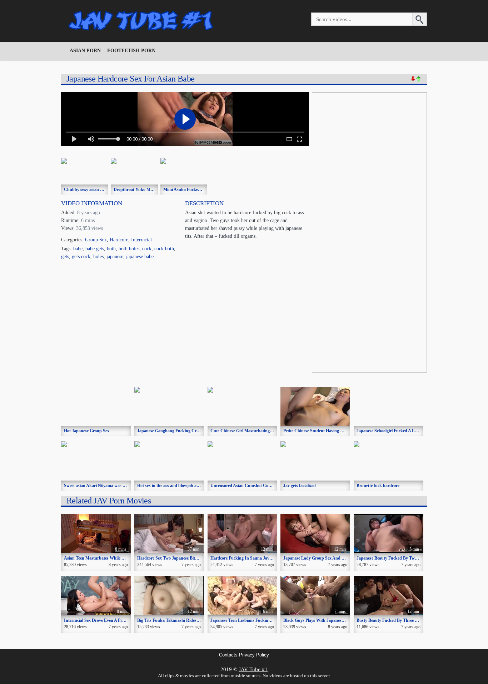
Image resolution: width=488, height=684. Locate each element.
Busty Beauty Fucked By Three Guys (390, 620)
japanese (114, 256)
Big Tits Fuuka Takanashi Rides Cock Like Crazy (183, 620)
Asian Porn (85, 50)
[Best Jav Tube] (141, 20)
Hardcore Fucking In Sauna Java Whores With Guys (259, 558)
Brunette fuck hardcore (378, 485)
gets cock (81, 256)
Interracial (141, 239)
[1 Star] (413, 79)
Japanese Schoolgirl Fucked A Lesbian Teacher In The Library (414, 430)
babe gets (94, 248)
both (111, 248)
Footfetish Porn (131, 50)
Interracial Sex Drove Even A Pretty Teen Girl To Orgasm (116, 620)
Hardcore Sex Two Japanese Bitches (170, 558)
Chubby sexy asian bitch (86, 189)
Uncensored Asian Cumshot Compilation (248, 485)
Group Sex (96, 239)
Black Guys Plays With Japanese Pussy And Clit (327, 620)
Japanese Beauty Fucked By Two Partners (395, 558)
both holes (129, 248)
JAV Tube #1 (253, 669)
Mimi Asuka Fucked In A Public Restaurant (203, 189)
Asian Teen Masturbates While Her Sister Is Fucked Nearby (119, 558)
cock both (164, 248)
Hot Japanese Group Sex (86, 430)
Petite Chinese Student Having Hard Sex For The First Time (338, 430)
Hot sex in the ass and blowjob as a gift (173, 485)
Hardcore (119, 239)
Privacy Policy (254, 655)
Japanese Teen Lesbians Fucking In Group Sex (253, 620)
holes (98, 256)
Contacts (228, 655)
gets (65, 256)
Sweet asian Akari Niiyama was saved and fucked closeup (116, 485)
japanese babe (140, 256)
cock (146, 248)
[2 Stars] (419, 79)
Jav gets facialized (299, 485)
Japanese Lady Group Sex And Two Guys (321, 558)
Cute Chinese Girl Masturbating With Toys (250, 430)
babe (78, 248)
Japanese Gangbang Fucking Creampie (173, 430)
